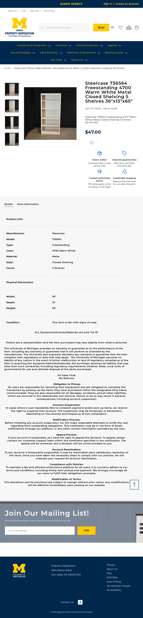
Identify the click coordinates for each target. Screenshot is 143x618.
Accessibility (114, 590)
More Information (28, 204)
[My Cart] (137, 28)
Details (8, 204)
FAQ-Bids (112, 577)
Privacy (111, 565)
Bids (101, 27)
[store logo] (19, 27)
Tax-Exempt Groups (118, 586)
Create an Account (127, 4)
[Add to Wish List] (91, 143)
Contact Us (67, 602)
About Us (12, 11)
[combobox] (64, 27)
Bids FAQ (34, 11)
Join (86, 530)
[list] (71, 53)
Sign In (108, 4)
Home (7, 68)
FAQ (24, 11)
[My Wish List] (120, 27)
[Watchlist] (113, 27)
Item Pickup (49, 11)
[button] (12, 89)
